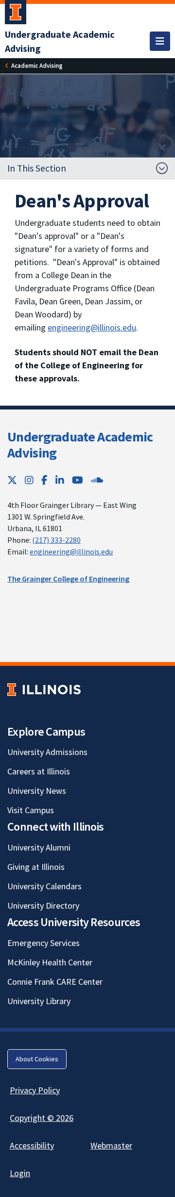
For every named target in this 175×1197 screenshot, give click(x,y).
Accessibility (32, 1145)
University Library (38, 1001)
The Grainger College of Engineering (68, 578)
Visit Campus (30, 810)
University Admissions (47, 751)
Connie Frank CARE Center (55, 981)
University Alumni (38, 847)
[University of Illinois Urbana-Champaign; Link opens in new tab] (15, 14)
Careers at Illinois (38, 771)
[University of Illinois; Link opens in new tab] (44, 689)
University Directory (43, 905)
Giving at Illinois (36, 866)
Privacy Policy (35, 1090)
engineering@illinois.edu (92, 327)
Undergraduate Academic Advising (80, 445)
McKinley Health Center (49, 962)
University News (36, 790)
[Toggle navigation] (160, 41)
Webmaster (111, 1145)
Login (20, 1173)
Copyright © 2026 (41, 1117)
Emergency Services (43, 942)
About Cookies (37, 1059)
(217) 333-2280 (56, 540)
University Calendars (44, 886)
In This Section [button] (36, 168)
